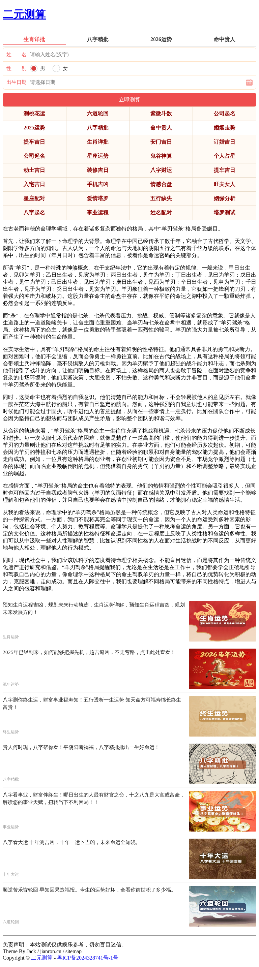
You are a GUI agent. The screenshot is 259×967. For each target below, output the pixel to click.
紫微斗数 (161, 113)
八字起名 (34, 212)
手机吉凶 (98, 184)
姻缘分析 (224, 198)
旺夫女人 (224, 184)
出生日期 (16, 82)
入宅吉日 (34, 184)
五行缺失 (161, 198)
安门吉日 (161, 142)
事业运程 (98, 212)
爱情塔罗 (98, 198)
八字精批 (98, 127)
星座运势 (98, 156)
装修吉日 (98, 170)
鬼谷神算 (161, 156)
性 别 (16, 68)
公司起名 (224, 113)
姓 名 (16, 54)
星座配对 (34, 198)
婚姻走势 (224, 127)
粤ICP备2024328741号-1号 (87, 958)
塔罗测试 (224, 212)
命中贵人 (161, 127)
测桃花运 (34, 113)
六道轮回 (98, 113)
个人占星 (224, 156)
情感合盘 (161, 184)
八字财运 (161, 170)
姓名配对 (161, 212)
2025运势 (34, 127)
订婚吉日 (224, 142)
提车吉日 (34, 142)
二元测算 (24, 14)
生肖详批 (98, 142)
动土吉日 (34, 170)
